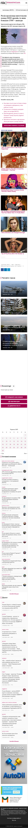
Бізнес (3, 522)
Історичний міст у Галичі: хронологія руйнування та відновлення (9, 633)
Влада (3, 583)
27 (17, 447)
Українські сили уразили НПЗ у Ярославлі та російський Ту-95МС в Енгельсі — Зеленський (13, 290)
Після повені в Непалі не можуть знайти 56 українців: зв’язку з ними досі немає (11, 535)
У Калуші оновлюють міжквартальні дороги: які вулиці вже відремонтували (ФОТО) (12, 578)
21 (21, 444)
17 (6, 444)
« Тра (2, 453)
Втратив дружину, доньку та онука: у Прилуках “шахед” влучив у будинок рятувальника (14, 115)
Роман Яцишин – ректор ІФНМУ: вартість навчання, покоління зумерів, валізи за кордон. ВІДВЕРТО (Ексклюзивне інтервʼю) (12, 693)
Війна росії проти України (7, 266)
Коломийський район (7, 470)
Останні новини (9, 456)
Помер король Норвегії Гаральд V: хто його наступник (11, 553)
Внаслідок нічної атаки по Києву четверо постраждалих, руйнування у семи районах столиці (15, 105)
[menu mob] (26, 3)
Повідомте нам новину (15, 397)
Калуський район (6, 574)
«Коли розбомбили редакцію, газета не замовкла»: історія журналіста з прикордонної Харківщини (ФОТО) (12, 706)
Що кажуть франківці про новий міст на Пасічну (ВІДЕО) (12, 569)
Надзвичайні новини (7, 478)
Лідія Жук (17, 264)
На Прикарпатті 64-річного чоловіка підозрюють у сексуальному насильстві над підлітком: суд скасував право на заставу (12, 545)
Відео (3, 567)
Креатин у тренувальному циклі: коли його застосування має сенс (11, 507)
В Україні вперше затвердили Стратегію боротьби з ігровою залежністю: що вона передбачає (11, 516)
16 (2, 444)
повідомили (14, 51)
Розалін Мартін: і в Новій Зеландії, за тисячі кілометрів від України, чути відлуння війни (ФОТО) (11, 606)
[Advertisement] (14, 368)
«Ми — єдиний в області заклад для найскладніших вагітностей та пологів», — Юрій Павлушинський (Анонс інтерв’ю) (11, 663)
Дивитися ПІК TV (15, 406)
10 (6, 441)
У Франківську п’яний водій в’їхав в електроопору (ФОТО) (11, 561)
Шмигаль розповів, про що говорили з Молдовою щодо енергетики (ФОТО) (12, 587)
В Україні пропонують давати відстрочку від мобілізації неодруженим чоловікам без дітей (13, 343)
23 (2, 447)
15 (25, 441)
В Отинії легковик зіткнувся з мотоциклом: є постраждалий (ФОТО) (10, 481)
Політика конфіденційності (14, 818)
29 (25, 447)
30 (2, 450)
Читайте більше (14, 594)
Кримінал (4, 496)
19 (14, 444)
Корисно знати (5, 505)
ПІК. (25, 53)
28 (21, 447)
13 (17, 441)
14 (21, 441)
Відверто (4, 689)
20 (17, 444)
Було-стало (5, 629)
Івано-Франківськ (6, 559)
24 (6, 447)
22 (25, 444)
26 (14, 447)
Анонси (4, 658)
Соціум (3, 487)
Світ (16, 266)
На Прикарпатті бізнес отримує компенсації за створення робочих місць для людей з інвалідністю (11, 525)
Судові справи (5, 540)
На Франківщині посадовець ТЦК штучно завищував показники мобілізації (11, 499)
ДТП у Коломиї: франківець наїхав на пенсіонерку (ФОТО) (12, 472)
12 (14, 441)
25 (10, 447)
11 (10, 441)
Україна (19, 266)
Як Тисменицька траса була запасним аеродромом (10, 734)
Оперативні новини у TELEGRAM (14, 125)
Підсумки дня (15, 401)
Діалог (5, 597)
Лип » (25, 453)
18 (10, 444)
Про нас (14, 820)
